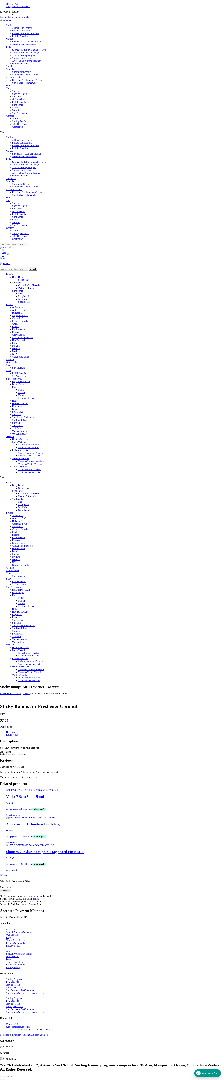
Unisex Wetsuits (20, 450)
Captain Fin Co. (20, 315)
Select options (13, 815)
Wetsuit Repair (19, 433)
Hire (8, 85)
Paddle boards (19, 102)
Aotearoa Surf (19, 310)
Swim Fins (23, 279)
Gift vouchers (18, 99)
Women (10, 39)
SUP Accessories (20, 376)
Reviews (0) (12, 734)
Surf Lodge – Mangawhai (24, 83)
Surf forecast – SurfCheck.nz (20, 990)
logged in (17, 777)
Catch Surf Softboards (29, 285)
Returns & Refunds (15, 943)
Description (11, 732)
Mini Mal (22, 299)
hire (37, 898)
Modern (16, 348)
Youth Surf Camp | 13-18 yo (25, 52)
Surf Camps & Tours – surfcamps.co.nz (25, 993)
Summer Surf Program (23, 58)
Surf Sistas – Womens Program (27, 41)
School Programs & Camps (19, 932)
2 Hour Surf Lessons (22, 28)
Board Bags (18, 384)
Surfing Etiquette (14, 979)
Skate (15, 107)
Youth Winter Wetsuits (29, 472)
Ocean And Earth (20, 356)
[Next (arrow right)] (4, 1079)
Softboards (17, 282)
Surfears (16, 422)
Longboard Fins (26, 398)
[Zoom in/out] (10, 1076)
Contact (10, 116)
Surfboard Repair (20, 420)
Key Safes (17, 406)
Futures (21, 395)
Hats (14, 400)
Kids (8, 47)
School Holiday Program (24, 55)
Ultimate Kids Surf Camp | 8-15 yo (29, 50)
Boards (9, 274)
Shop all (16, 91)
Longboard (23, 296)
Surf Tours (11, 66)
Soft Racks (17, 411)
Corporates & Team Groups (25, 74)
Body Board (18, 277)
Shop (8, 88)
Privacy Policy (13, 945)
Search (33, 269)
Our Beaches (12, 934)
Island (15, 343)
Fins (14, 387)
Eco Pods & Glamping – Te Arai (28, 80)
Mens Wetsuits (19, 442)
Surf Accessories (20, 113)
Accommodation (14, 77)
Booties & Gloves (20, 439)
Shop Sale (17, 96)
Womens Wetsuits (20, 458)
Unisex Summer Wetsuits (30, 453)
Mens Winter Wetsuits (28, 447)
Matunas (16, 345)
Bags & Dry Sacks (21, 381)
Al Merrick (17, 307)
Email (3, 887)
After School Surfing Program (26, 61)
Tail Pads (16, 428)
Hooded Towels (20, 403)
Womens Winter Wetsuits (30, 464)
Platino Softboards (27, 288)
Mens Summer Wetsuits (29, 444)
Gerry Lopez (18, 334)
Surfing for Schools (21, 72)
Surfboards (17, 105)
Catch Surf (17, 318)
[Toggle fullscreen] (7, 1076)
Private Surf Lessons (22, 30)
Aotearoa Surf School (10, 693)
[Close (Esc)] (1, 1076)
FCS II (21, 392)
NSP (14, 354)
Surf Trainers (18, 367)
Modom (16, 351)
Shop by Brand (19, 94)
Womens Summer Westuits (31, 461)
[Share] (4, 1076)
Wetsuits (16, 110)
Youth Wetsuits (19, 466)
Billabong (17, 312)
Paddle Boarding (20, 36)
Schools (10, 69)
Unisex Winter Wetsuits (29, 455)
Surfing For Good (20, 121)
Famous (16, 332)
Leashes (16, 409)
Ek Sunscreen (18, 329)
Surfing (9, 25)
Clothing (10, 359)
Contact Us (17, 126)
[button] (112, 132)
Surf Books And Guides (23, 417)
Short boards (24, 301)
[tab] (115, 732)
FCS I (21, 389)
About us (16, 118)
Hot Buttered (18, 340)
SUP (8, 370)
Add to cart (11, 870)
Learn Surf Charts (14, 982)
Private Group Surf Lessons (25, 33)
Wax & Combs (19, 431)
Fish (20, 293)
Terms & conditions (15, 940)
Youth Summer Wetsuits (29, 469)
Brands (9, 304)
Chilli (15, 323)
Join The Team (19, 124)
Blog (8, 937)
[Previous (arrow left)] (1, 1079)
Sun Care (16, 414)
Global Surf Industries (22, 337)
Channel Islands (20, 321)
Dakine (15, 326)
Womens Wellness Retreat (24, 44)
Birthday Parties (20, 63)
